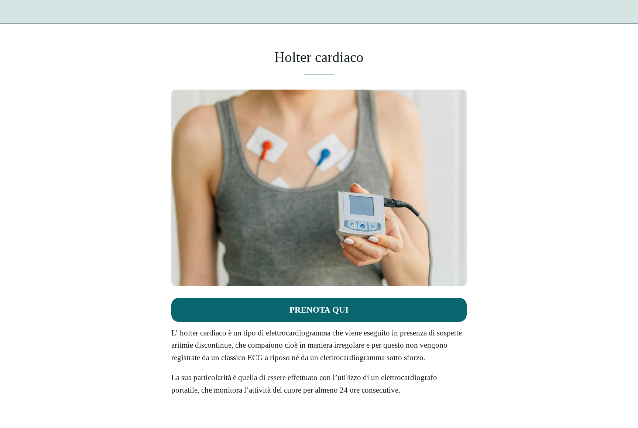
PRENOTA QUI (319, 309)
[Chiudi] (14, 11)
